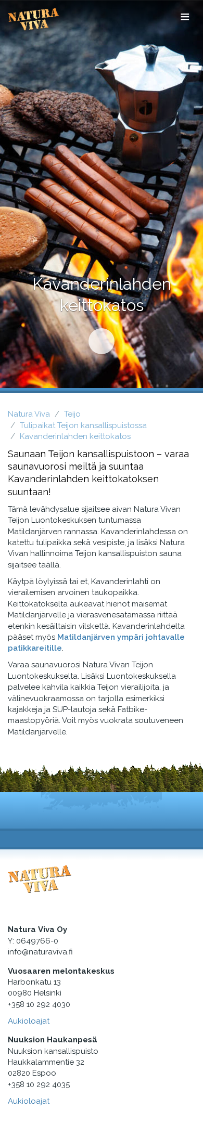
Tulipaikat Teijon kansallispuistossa (83, 425)
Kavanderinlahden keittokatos (75, 436)
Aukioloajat (28, 1021)
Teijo (72, 414)
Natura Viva (29, 414)
